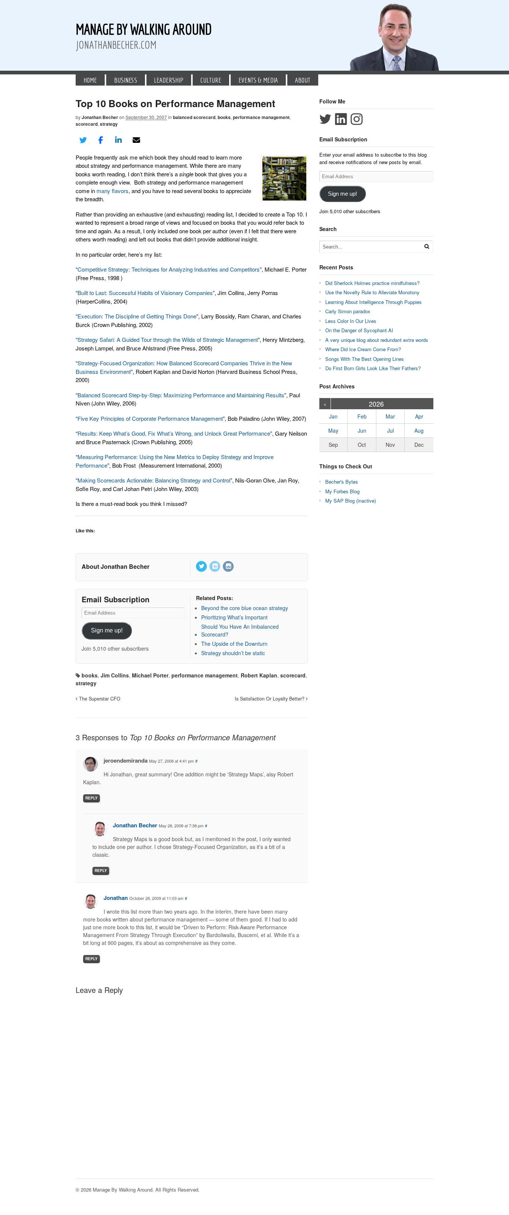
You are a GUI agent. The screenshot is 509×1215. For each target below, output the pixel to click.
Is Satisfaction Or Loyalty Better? (270, 698)
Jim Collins (115, 675)
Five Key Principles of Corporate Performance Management (150, 418)
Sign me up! (107, 630)
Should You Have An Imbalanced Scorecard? (240, 630)
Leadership (168, 80)
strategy (109, 124)
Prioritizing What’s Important (234, 617)
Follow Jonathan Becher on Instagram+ (357, 119)
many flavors (113, 191)
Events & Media (258, 80)
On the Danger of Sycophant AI (359, 330)
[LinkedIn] (215, 566)
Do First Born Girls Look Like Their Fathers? (373, 368)
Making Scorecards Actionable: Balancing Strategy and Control (154, 480)
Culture (210, 80)
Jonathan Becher (100, 117)
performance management (261, 117)
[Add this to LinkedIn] (118, 140)
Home (90, 80)
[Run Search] (426, 246)
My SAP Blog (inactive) (350, 500)
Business (125, 80)
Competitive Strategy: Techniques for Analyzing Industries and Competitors (169, 269)
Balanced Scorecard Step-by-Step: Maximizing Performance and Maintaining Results (181, 395)
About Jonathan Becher (115, 566)
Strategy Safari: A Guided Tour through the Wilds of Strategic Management (168, 339)
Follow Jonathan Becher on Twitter (325, 119)
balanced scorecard (194, 117)
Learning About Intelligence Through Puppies (373, 301)
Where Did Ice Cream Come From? (363, 349)
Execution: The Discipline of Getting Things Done (137, 316)
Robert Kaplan (259, 675)
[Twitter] (202, 566)
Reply (91, 798)
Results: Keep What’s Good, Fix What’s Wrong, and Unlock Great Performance (174, 433)
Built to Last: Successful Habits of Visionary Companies (145, 292)
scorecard (87, 124)
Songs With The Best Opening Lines (364, 358)
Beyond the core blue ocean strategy (244, 608)
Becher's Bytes (341, 481)
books (224, 117)
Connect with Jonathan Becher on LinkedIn (341, 119)
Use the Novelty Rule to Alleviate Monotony (372, 292)
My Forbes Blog (342, 491)
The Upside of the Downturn (234, 643)
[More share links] (153, 140)
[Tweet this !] (83, 140)
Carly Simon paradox (347, 311)
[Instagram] (229, 566)
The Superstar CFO (99, 698)
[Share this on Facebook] (101, 140)
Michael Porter (150, 675)
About (302, 80)
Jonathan (116, 898)
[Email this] (136, 140)
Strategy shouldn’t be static (233, 653)
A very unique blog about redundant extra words (377, 339)
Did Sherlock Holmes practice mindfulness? (372, 282)
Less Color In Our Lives (350, 320)
